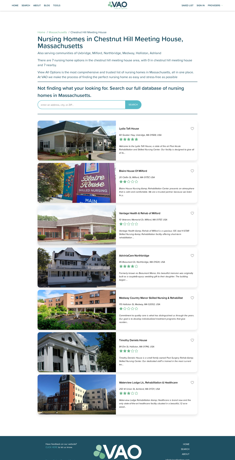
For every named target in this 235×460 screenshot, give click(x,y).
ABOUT (37, 5)
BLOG (47, 5)
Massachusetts (58, 32)
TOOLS (56, 5)
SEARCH (26, 5)
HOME (15, 5)
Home (41, 32)
